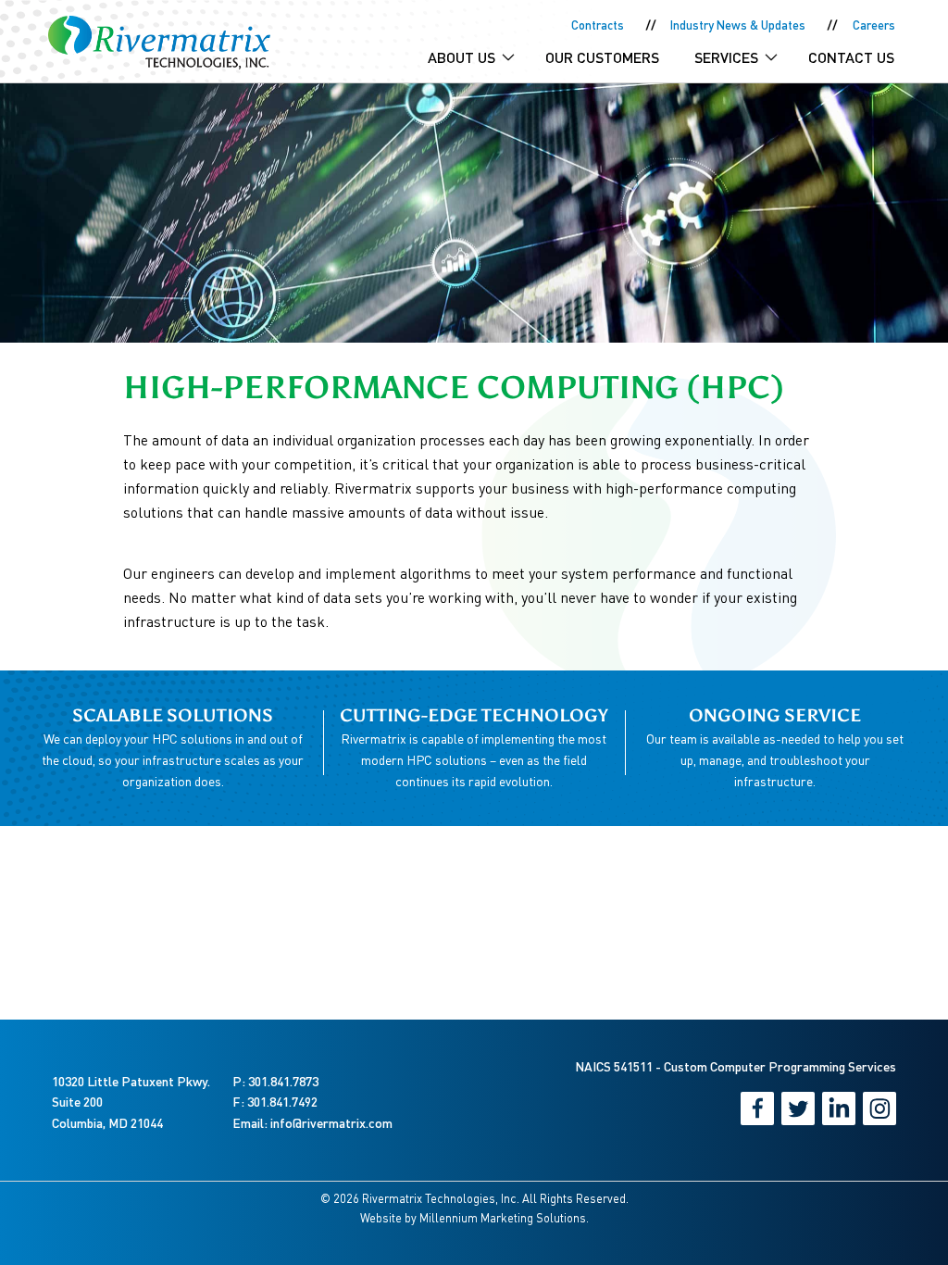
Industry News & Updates (737, 25)
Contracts (597, 25)
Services (726, 57)
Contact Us (851, 57)
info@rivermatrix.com (331, 1123)
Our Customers (602, 57)
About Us (461, 57)
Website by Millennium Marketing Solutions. (474, 1217)
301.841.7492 (282, 1101)
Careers (874, 25)
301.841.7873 (283, 1081)
